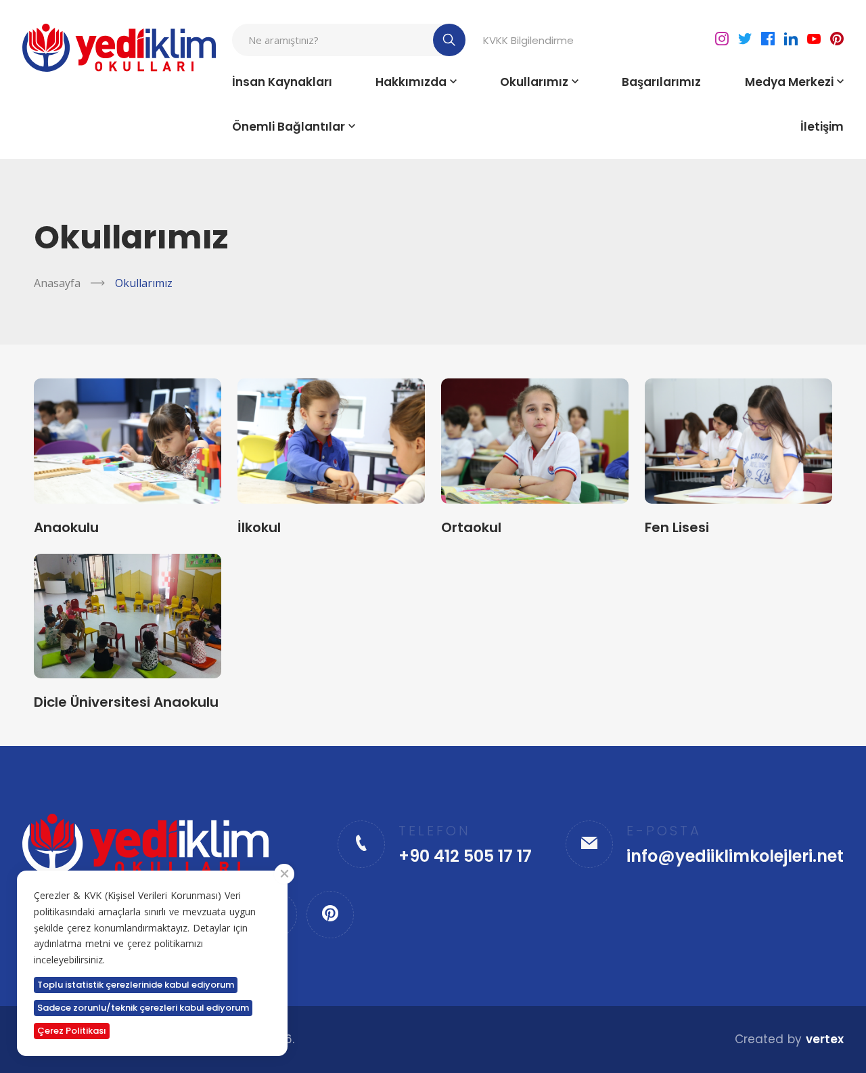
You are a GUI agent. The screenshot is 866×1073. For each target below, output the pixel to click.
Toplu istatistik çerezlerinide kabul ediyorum (135, 984)
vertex (825, 1039)
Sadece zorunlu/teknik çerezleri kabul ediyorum (143, 1007)
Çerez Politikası (71, 1030)
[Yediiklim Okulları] (118, 48)
